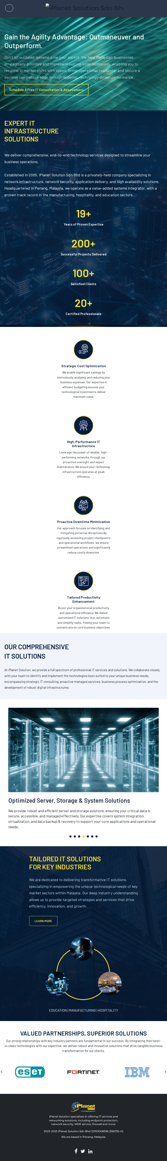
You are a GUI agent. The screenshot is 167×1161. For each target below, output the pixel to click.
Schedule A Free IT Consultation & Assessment (46, 90)
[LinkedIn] (90, 1151)
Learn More (43, 921)
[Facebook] (76, 1151)
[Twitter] (83, 1151)
